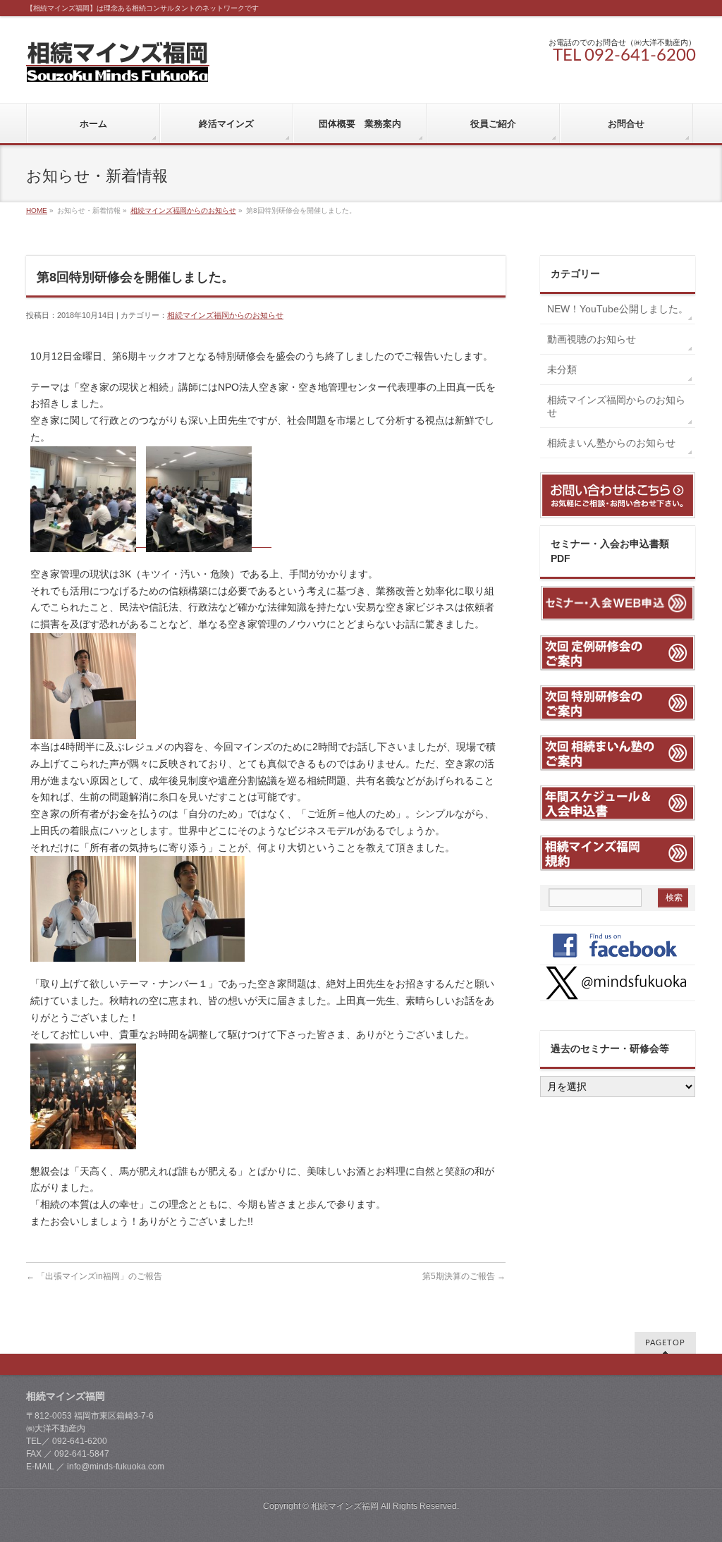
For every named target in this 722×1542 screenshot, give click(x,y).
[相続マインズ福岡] (117, 65)
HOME (36, 210)
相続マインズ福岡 (345, 1506)
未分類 (562, 369)
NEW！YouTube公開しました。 (621, 308)
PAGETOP (665, 1343)
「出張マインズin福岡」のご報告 (94, 1276)
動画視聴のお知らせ (591, 339)
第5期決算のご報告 (464, 1276)
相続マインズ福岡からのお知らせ (183, 210)
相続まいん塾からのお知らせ (611, 442)
